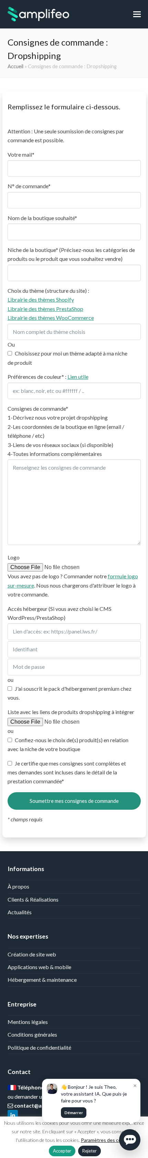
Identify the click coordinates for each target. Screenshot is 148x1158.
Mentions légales (28, 1021)
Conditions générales (32, 1034)
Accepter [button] (62, 1151)
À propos (18, 886)
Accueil (15, 66)
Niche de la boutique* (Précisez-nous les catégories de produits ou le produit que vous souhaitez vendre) (71, 254)
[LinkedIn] (13, 1115)
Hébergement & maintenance (42, 979)
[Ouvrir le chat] (129, 1139)
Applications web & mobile (39, 967)
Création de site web (32, 954)
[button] (137, 14)
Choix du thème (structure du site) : (51, 304)
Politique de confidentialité (39, 1047)
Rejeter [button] (89, 1151)
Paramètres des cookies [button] (107, 1140)
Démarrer (73, 1112)
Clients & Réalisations (33, 899)
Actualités (20, 912)
